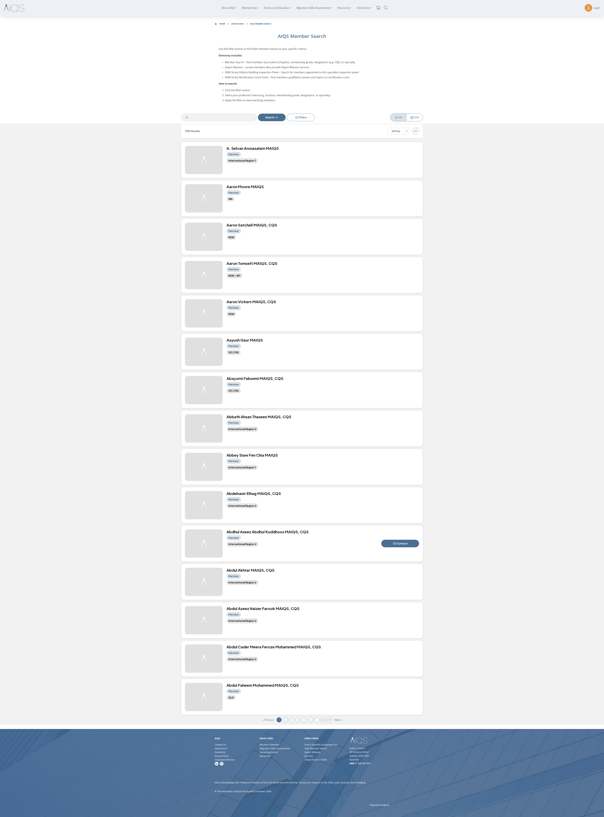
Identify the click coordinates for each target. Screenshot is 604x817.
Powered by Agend (379, 804)
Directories (237, 23)
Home (222, 23)
